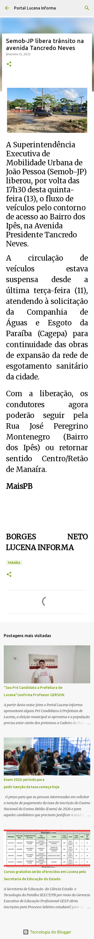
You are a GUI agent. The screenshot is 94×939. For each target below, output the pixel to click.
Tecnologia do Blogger (50, 932)
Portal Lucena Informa (35, 8)
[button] (9, 64)
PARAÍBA (14, 562)
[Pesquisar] (87, 8)
